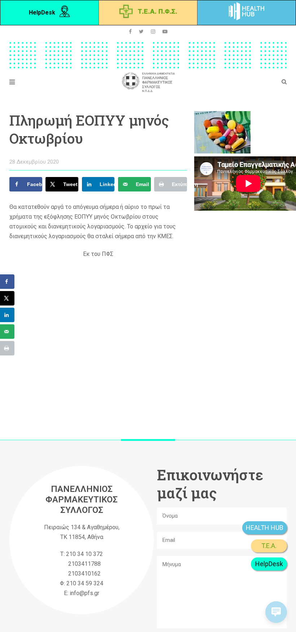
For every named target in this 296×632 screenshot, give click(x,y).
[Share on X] (7, 298)
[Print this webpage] (7, 348)
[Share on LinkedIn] (7, 315)
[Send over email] (7, 331)
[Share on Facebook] (7, 281)
